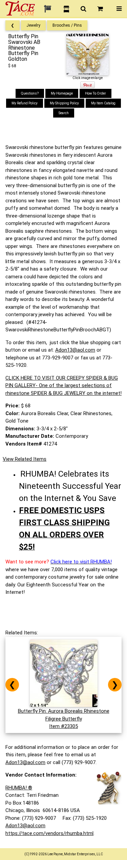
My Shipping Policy (64, 103)
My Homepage (62, 93)
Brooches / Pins (67, 25)
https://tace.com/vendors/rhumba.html (49, 833)
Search (64, 113)
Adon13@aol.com (75, 350)
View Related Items (24, 459)
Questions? (30, 93)
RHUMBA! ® (18, 788)
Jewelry (33, 25)
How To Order (95, 93)
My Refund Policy (25, 103)
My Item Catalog (103, 103)
